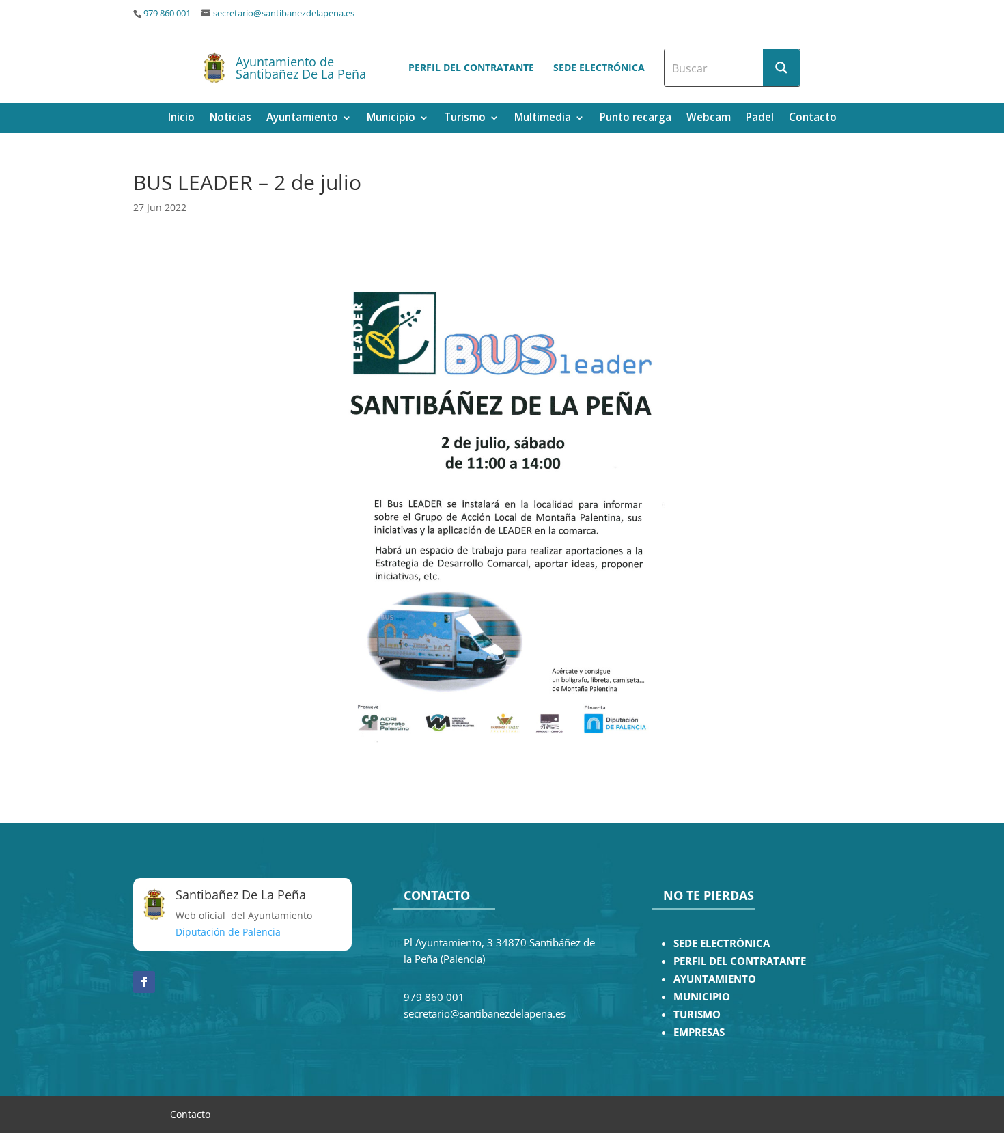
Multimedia (542, 118)
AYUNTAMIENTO (714, 979)
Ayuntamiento (302, 118)
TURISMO (697, 1014)
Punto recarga (635, 118)
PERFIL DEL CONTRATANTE (739, 961)
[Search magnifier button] (781, 67)
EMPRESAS (699, 1032)
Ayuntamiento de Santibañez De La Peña (301, 67)
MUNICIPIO (701, 996)
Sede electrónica (599, 67)
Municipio (391, 118)
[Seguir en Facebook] (144, 982)
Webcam (708, 118)
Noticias (230, 118)
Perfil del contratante (471, 67)
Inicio (181, 118)
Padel (760, 118)
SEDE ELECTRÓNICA (721, 943)
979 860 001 (167, 13)
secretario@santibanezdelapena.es (283, 13)
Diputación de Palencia (228, 931)
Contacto (813, 118)
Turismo (465, 118)
